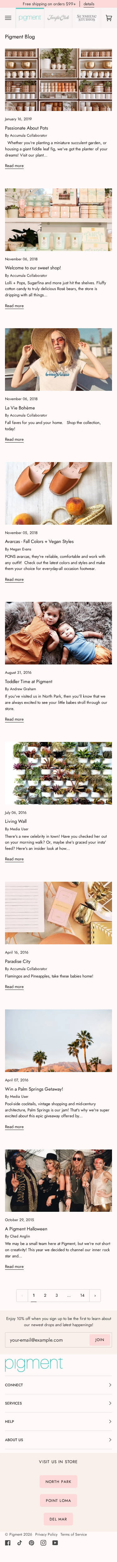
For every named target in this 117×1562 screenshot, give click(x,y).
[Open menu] (14, 18)
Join (99, 1340)
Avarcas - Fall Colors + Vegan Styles (39, 541)
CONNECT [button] (14, 1385)
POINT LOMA (58, 1500)
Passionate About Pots (26, 128)
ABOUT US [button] (14, 1440)
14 (82, 1295)
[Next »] (95, 1295)
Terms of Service (74, 1534)
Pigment (15, 1534)
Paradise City (18, 961)
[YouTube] (55, 1543)
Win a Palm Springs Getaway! (34, 1089)
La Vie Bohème (20, 407)
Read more (14, 166)
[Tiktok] (19, 1543)
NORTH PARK (58, 1482)
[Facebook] (8, 1543)
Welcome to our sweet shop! (33, 267)
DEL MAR (58, 1519)
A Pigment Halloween (26, 1228)
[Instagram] (43, 1543)
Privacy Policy (46, 1534)
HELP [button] (9, 1421)
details (89, 4)
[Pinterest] (31, 1543)
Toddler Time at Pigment (28, 681)
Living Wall (16, 821)
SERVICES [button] (13, 1403)
